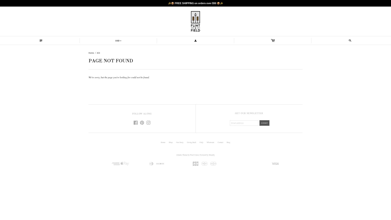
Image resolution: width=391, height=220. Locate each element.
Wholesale (210, 142)
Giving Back (191, 142)
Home (91, 53)
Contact (220, 142)
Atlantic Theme (181, 155)
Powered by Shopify (207, 155)
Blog (228, 142)
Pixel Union (194, 155)
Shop (171, 142)
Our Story (179, 142)
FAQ (201, 142)
